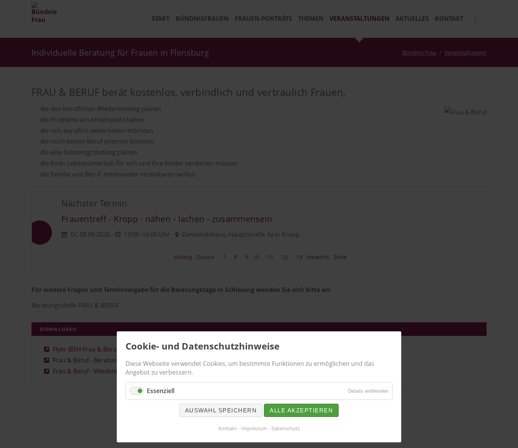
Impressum (254, 428)
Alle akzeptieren (301, 410)
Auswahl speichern (221, 410)
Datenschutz (286, 428)
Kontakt (227, 428)
